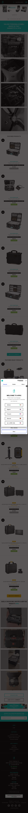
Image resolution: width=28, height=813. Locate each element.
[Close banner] (26, 380)
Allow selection (14, 427)
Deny (14, 431)
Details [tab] (14, 384)
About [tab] (23, 384)
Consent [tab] (5, 384)
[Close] (27, 386)
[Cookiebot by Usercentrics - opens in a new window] (17, 381)
